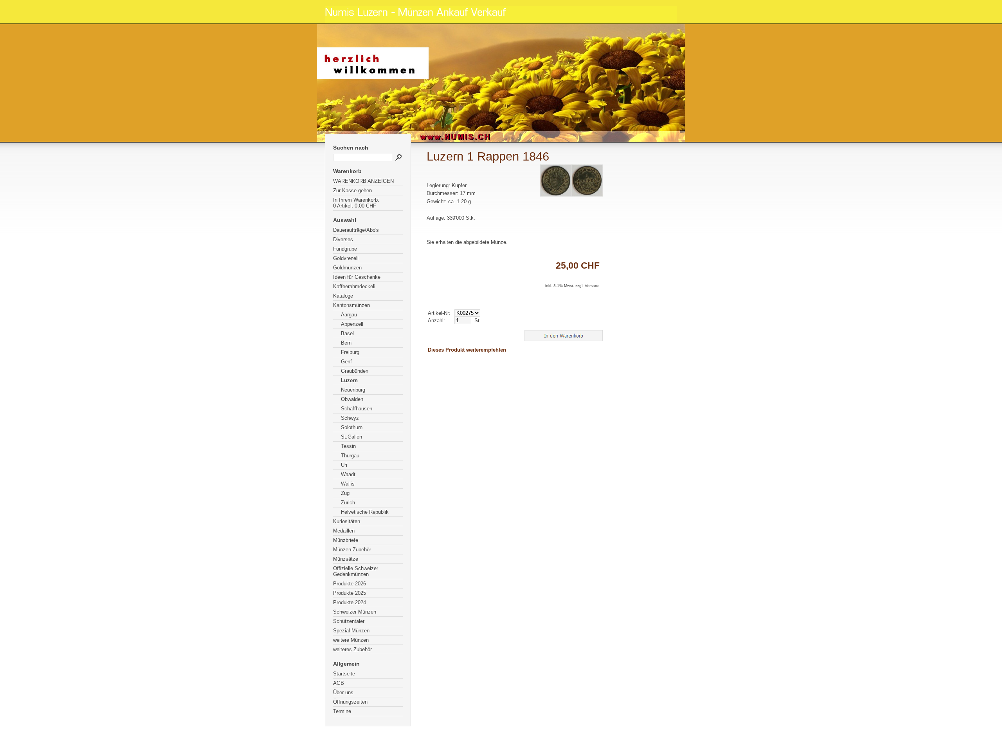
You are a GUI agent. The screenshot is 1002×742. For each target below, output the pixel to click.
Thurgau (350, 456)
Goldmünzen (347, 268)
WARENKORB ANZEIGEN (363, 181)
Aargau (349, 315)
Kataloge (343, 296)
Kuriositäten (346, 521)
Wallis (348, 484)
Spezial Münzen (351, 631)
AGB (338, 683)
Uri (344, 465)
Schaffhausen (356, 409)
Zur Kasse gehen (352, 190)
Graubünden (354, 371)
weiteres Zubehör (352, 649)
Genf (346, 362)
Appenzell (352, 324)
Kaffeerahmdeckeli (354, 286)
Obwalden (352, 399)
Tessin (348, 446)
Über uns (343, 692)
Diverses (343, 239)
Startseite (344, 674)
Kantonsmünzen (351, 305)
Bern (346, 343)
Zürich (348, 502)
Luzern (349, 380)
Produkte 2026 (349, 584)
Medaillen (344, 531)
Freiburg (350, 352)
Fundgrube (345, 249)
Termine (342, 711)
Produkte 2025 (349, 593)
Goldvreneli (346, 258)
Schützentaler (348, 621)
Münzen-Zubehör (352, 549)
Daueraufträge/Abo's (356, 230)
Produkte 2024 (349, 602)
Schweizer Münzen (354, 612)
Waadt (348, 474)
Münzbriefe (345, 540)
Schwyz (350, 418)
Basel (347, 333)
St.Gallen (351, 437)
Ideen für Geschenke (356, 277)
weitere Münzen (351, 640)
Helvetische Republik (365, 512)
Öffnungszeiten (350, 702)
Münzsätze (345, 559)
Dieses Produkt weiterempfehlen (467, 350)
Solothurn (351, 427)
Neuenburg (353, 390)
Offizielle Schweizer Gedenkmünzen (355, 571)
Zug (345, 493)
